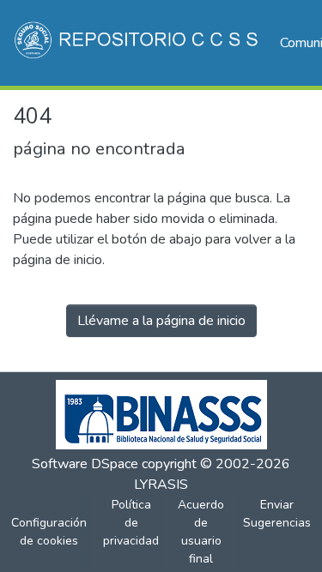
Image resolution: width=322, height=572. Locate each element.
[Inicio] (138, 42)
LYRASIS (161, 484)
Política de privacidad (131, 523)
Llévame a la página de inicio (161, 320)
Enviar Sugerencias (277, 514)
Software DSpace (85, 464)
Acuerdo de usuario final (201, 532)
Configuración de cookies (49, 532)
